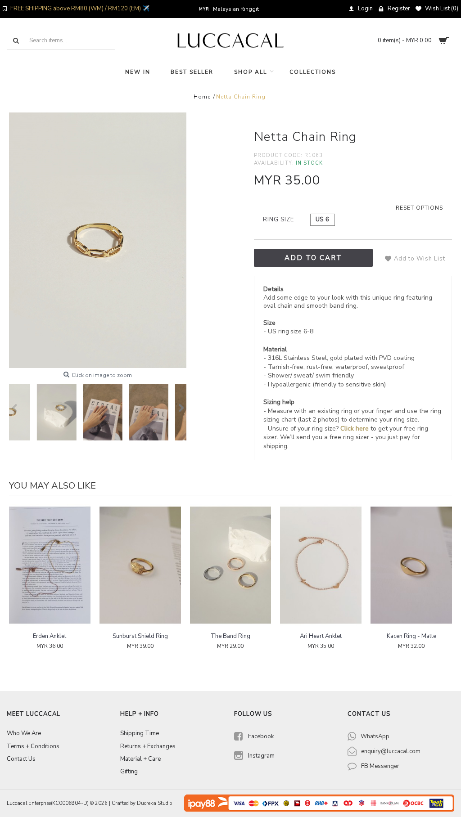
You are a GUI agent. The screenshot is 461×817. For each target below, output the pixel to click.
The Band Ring (230, 636)
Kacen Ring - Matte (411, 636)
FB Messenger (380, 766)
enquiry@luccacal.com (390, 751)
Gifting (129, 772)
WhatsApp (375, 736)
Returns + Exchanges (148, 746)
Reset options (419, 207)
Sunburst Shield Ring (140, 636)
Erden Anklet (49, 636)
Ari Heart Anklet (321, 636)
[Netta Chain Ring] (97, 240)
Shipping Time (139, 733)
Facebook (261, 736)
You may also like (52, 486)
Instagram (261, 756)
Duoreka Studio (154, 803)
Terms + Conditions (33, 746)
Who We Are (24, 733)
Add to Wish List (419, 259)
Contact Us (21, 759)
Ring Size (278, 219)
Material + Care (140, 759)
